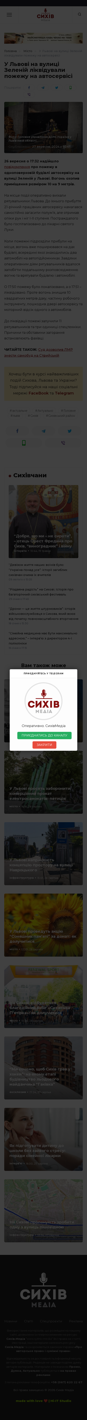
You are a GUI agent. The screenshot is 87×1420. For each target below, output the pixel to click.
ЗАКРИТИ (44, 745)
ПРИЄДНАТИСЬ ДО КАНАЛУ (44, 735)
